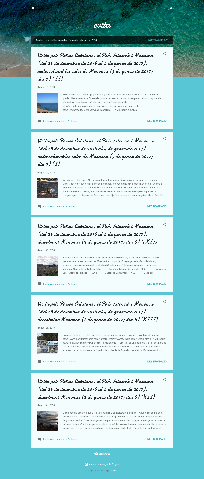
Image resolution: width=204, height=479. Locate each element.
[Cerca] (171, 9)
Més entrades (102, 454)
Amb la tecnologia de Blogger (104, 464)
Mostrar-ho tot (158, 40)
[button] (165, 53)
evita (102, 24)
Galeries (113, 471)
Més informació (157, 121)
